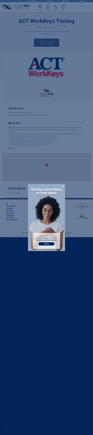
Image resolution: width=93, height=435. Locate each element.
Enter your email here (45, 235)
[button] (63, 186)
